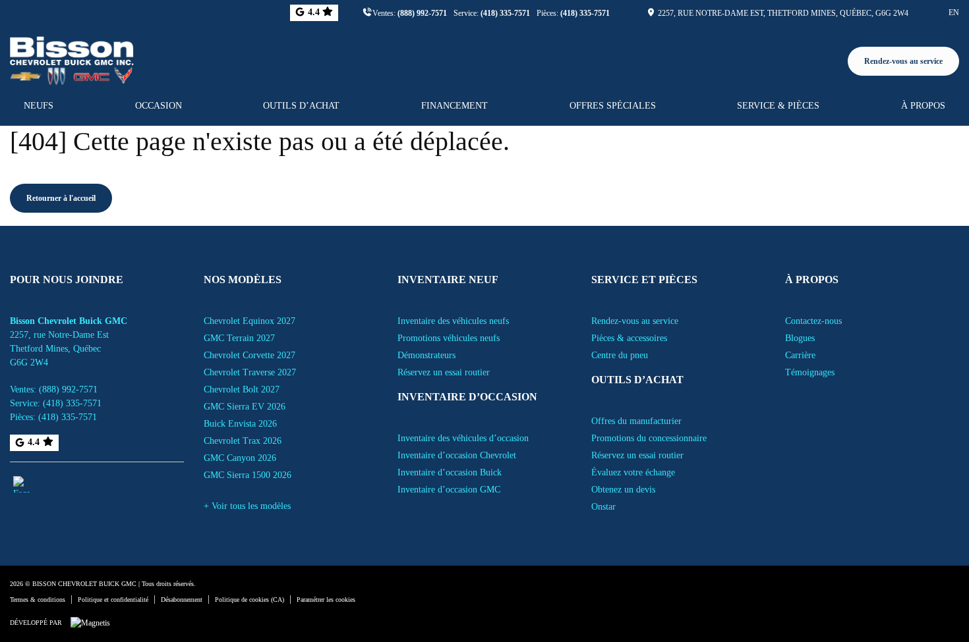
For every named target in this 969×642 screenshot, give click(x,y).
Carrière (800, 355)
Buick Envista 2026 (240, 424)
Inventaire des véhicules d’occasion (463, 438)
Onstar (603, 507)
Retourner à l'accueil (61, 198)
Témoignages (810, 372)
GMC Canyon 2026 (240, 458)
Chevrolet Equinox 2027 (249, 321)
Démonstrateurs (426, 355)
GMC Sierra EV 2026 (244, 407)
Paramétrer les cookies (326, 599)
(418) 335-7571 (505, 13)
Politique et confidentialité (113, 599)
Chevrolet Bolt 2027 (241, 389)
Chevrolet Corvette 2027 (249, 355)
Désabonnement (181, 599)
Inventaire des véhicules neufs (453, 321)
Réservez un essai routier (443, 372)
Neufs (38, 106)
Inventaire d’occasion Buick (449, 472)
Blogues (800, 338)
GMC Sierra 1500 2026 (247, 475)
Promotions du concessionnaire (649, 438)
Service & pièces (778, 106)
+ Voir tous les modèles (247, 506)
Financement (454, 106)
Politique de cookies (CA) (249, 599)
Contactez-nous (813, 321)
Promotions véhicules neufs (448, 338)
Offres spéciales (613, 106)
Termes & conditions (37, 599)
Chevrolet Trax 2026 (242, 441)
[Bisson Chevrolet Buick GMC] (72, 58)
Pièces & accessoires (629, 338)
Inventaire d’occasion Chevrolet (456, 455)
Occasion (158, 106)
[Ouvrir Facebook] (21, 484)
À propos (923, 106)
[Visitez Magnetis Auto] (94, 622)
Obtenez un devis (623, 490)
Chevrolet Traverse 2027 (250, 372)
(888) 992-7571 (422, 13)
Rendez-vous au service (903, 61)
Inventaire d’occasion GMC (448, 490)
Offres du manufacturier (636, 421)
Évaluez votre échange (633, 472)
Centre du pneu (619, 355)
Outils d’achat (301, 106)
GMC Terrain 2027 (239, 338)
